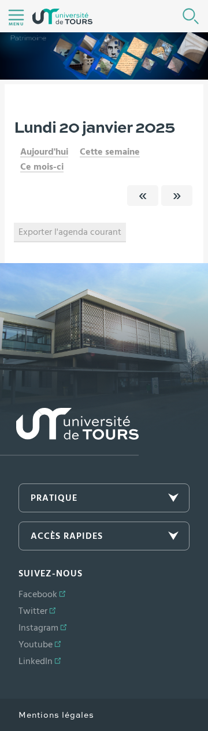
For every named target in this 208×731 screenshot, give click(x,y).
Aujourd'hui (44, 151)
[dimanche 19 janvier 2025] (142, 195)
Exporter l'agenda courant (69, 232)
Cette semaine (110, 151)
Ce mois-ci (42, 166)
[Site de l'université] (69, 432)
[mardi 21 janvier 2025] (176, 195)
